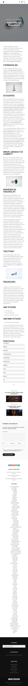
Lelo (14, 585)
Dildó (14, 528)
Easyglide (14, 574)
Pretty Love (14, 598)
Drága (14, 491)
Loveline (14, 588)
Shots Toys (14, 606)
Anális (14, 519)
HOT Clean (9, 264)
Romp (14, 601)
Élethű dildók (15, 529)
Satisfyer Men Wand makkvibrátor (14, 475)
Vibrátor (14, 546)
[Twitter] (17, 465)
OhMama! (14, 593)
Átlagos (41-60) (14, 511)
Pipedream (14, 597)
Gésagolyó (14, 533)
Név (3, 443)
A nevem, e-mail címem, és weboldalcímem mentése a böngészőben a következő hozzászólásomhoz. (13, 450)
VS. (13, 632)
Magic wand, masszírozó (15, 553)
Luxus (14, 493)
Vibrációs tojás (14, 545)
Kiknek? (13, 555)
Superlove (14, 607)
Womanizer (14, 615)
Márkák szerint (13, 563)
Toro (14, 610)
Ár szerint (13, 489)
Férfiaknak (14, 557)
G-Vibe (14, 579)
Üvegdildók (15, 532)
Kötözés (14, 497)
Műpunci (14, 537)
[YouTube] (13, 465)
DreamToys (14, 571)
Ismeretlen (14, 584)
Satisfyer (14, 602)
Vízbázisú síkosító (15, 507)
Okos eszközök (14, 538)
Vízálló (14, 631)
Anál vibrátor (15, 521)
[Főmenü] (24, 2)
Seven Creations (14, 605)
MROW (14, 592)
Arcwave (14, 566)
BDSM (13, 495)
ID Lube (14, 583)
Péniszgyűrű (14, 540)
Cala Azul (14, 568)
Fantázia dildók (15, 531)
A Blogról (14, 499)
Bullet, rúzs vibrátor (15, 547)
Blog (13, 498)
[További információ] (22, 2)
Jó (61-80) (14, 512)
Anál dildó (15, 520)
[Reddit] (15, 465)
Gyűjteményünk (14, 669)
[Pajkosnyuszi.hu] (4, 2)
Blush (14, 567)
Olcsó (14, 494)
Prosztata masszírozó (14, 544)
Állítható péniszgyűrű (15, 541)
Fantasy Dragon (14, 575)
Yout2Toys (14, 617)
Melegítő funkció (14, 628)
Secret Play (14, 604)
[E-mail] (19, 465)
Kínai (13, 562)
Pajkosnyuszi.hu (9, 682)
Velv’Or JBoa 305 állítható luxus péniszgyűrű (14, 478)
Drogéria (13, 501)
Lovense (14, 589)
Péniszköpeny (14, 542)
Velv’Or (14, 614)
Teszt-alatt (14, 671)
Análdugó (15, 523)
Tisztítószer (14, 508)
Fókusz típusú (15, 525)
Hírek (13, 516)
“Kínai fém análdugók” (8, 131)
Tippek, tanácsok (13, 623)
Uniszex (14, 561)
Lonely (14, 587)
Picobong (14, 596)
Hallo (14, 580)
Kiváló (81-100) (14, 514)
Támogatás (14, 666)
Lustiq (14, 591)
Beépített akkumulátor (14, 626)
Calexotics (14, 570)
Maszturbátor (14, 534)
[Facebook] (9, 465)
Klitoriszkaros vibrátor (15, 551)
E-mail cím (12, 443)
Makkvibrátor (15, 536)
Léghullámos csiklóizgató (14, 527)
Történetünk (14, 667)
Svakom (14, 609)
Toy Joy (14, 611)
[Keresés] (19, 2)
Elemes (14, 627)
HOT (14, 581)
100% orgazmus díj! (13, 486)
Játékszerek (13, 517)
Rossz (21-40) (14, 515)
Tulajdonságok (13, 624)
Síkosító (14, 504)
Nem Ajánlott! (13, 618)
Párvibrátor (15, 554)
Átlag (14, 490)
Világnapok (14, 621)
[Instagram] (11, 465)
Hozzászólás (5, 431)
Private (14, 600)
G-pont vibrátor (15, 549)
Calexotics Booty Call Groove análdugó (14, 472)
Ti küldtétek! (13, 622)
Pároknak (14, 559)
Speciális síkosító (15, 506)
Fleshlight (14, 576)
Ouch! (14, 594)
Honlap (19, 443)
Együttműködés (14, 664)
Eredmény (13, 510)
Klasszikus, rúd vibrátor (15, 550)
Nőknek (14, 558)
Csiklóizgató (14, 524)
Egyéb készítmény (14, 502)
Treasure (14, 613)
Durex (14, 572)
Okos (14, 630)
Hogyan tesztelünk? (14, 672)
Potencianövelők (14, 503)
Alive (14, 564)
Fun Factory (14, 577)
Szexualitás (13, 619)
